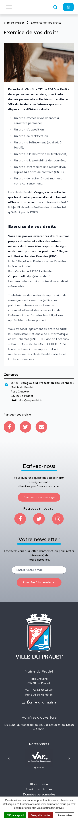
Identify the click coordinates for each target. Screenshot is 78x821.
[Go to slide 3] (40, 767)
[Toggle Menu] (9, 7)
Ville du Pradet (14, 22)
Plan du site (39, 784)
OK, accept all (15, 815)
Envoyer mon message (39, 497)
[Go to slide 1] (35, 768)
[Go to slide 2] (37, 767)
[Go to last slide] (9, 758)
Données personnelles (39, 794)
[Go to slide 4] (43, 767)
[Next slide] (69, 758)
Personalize (65, 815)
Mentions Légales (39, 789)
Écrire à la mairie (41, 702)
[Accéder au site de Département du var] (39, 758)
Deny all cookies (40, 815)
